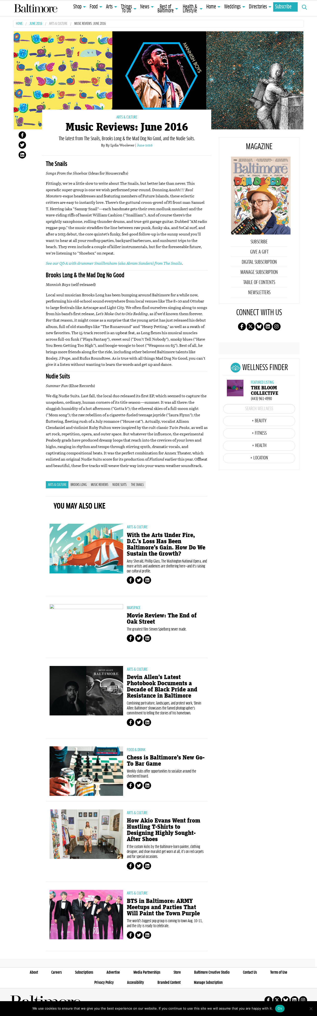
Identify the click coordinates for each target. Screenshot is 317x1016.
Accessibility (135, 983)
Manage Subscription (259, 272)
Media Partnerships (146, 972)
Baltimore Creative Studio (212, 972)
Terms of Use (278, 972)
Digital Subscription (259, 262)
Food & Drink (136, 750)
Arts (109, 6)
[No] (310, 1008)
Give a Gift (259, 252)
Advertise (113, 972)
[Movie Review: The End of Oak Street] (86, 629)
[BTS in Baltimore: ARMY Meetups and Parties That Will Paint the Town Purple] (86, 914)
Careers (56, 972)
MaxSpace (133, 608)
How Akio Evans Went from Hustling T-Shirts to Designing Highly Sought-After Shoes (163, 830)
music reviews (99, 485)
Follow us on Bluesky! (259, 327)
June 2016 (35, 23)
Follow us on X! (251, 327)
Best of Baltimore (166, 8)
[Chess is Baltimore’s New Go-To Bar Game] (86, 771)
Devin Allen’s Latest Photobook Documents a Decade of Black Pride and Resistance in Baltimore (162, 686)
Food (94, 6)
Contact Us (250, 972)
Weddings (232, 6)
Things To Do (126, 8)
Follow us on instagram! (277, 327)
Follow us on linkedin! (268, 327)
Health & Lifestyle (190, 8)
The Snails (137, 485)
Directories (258, 6)
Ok (280, 1008)
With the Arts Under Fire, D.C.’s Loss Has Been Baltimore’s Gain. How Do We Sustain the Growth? (166, 544)
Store (177, 972)
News (144, 6)
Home (211, 6)
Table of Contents (259, 282)
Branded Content (169, 983)
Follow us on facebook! (242, 327)
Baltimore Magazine (35, 8)
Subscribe (283, 6)
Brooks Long (79, 485)
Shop (77, 6)
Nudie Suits (119, 485)
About (34, 972)
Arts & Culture (58, 23)
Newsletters (259, 292)
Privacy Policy (104, 983)
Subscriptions (84, 972)
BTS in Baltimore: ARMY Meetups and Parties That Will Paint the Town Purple (163, 907)
